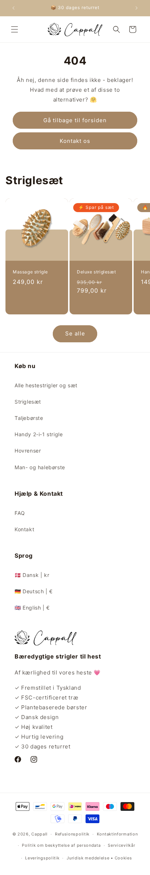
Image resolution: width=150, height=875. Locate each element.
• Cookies (121, 857)
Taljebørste (29, 418)
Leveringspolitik (42, 857)
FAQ (20, 513)
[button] (15, 29)
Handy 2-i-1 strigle (39, 434)
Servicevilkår (121, 845)
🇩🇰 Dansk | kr (32, 575)
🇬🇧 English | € (32, 607)
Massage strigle (30, 272)
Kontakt (24, 529)
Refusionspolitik (72, 834)
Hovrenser (28, 450)
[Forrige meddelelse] (13, 8)
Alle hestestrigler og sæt (46, 385)
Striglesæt (28, 402)
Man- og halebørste (40, 467)
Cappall (39, 834)
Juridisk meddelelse (88, 857)
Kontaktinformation (117, 834)
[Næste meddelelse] (137, 8)
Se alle (75, 333)
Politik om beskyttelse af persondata (61, 845)
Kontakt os (75, 140)
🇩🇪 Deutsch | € (34, 591)
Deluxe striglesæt (96, 272)
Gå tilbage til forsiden (75, 120)
